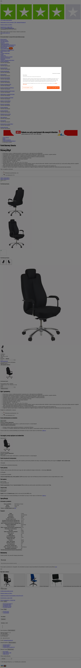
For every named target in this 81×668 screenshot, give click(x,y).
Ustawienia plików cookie (27, 87)
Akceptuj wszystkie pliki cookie (53, 87)
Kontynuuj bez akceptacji (56, 73)
